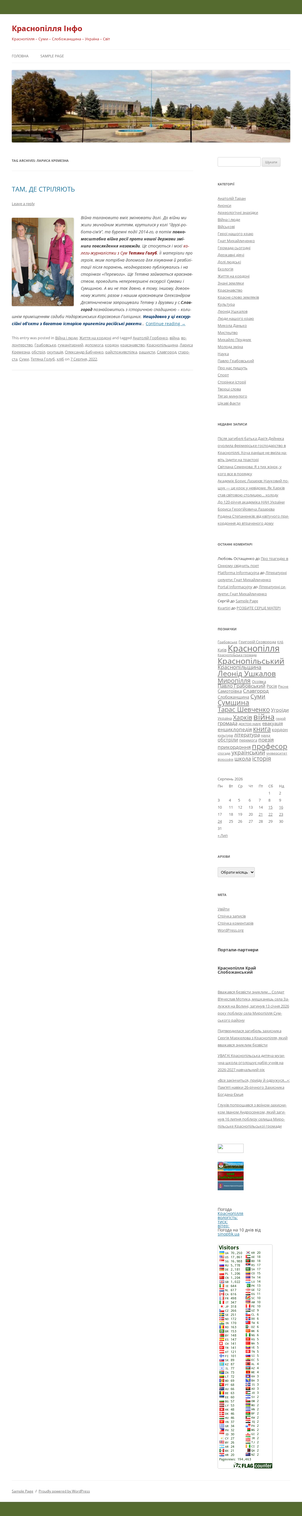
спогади (224, 753)
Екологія (225, 269)
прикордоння (234, 746)
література (247, 734)
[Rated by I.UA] (231, 1151)
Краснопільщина (162, 345)
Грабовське (45, 345)
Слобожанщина (233, 697)
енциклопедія (235, 729)
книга (262, 728)
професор (269, 746)
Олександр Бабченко (84, 352)
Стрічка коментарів (235, 923)
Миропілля (234, 680)
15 (270, 807)
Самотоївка (230, 691)
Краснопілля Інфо (47, 28)
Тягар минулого (232, 396)
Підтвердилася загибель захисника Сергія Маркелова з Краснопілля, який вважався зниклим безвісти (253, 1038)
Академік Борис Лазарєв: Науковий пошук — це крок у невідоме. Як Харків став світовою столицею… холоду (253, 488)
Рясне (283, 686)
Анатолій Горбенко (150, 337)
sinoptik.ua (228, 1234)
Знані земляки (231, 283)
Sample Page (52, 56)
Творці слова (229, 389)
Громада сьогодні (234, 247)
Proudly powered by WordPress (64, 1491)
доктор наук (250, 723)
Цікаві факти (229, 403)
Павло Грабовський (236, 360)
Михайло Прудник (234, 339)
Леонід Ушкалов (232, 311)
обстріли (228, 740)
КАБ (280, 642)
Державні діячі (231, 254)
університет (276, 753)
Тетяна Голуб (43, 359)
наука (265, 735)
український (248, 752)
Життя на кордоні (95, 337)
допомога (94, 345)
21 (261, 814)
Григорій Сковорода (257, 641)
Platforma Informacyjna (238, 572)
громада (227, 723)
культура (225, 735)
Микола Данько (232, 325)
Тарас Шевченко (244, 709)
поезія (266, 739)
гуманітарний (70, 345)
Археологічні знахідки (238, 212)
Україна (225, 718)
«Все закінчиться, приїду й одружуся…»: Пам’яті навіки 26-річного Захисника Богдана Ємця (254, 1087)
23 (281, 814)
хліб (60, 359)
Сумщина (233, 702)
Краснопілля (254, 648)
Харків (242, 717)
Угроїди (280, 710)
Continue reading (166, 323)
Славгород (166, 352)
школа (242, 758)
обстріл (38, 352)
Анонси (224, 205)
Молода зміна (230, 346)
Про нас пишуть (232, 367)
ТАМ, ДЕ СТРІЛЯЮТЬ (43, 188)
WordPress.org (231, 930)
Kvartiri (224, 608)
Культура (226, 304)
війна (174, 337)
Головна (20, 56)
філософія (225, 759)
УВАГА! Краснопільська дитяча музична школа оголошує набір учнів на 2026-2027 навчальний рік (251, 1062)
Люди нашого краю (236, 318)
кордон (112, 345)
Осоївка (259, 681)
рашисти (147, 352)
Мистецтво (228, 332)
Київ (222, 650)
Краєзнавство (230, 290)
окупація (55, 352)
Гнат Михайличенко (236, 240)
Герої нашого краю (235, 233)
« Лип (223, 835)
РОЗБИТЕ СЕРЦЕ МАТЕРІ (259, 608)
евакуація (272, 723)
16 (281, 807)
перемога (248, 740)
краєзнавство (132, 345)
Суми (24, 359)
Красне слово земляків (238, 297)
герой (281, 718)
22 (270, 814)
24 (220, 821)
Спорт (223, 375)
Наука (223, 353)
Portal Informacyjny (235, 586)
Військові (226, 226)
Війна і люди (66, 337)
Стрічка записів (232, 916)
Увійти (223, 909)
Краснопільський (251, 660)
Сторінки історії (232, 382)
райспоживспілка (121, 352)
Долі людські (229, 262)
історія (261, 758)
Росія (272, 686)
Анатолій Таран (232, 198)
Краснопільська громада (237, 655)
